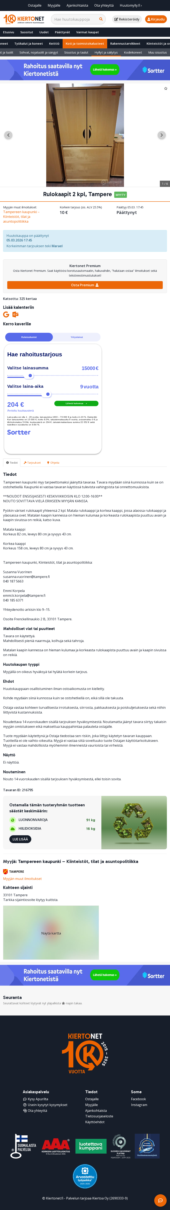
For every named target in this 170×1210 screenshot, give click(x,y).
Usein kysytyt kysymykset (47, 1105)
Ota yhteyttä (104, 5)
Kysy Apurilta (38, 1099)
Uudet (44, 32)
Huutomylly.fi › (131, 5)
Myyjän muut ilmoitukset (22, 878)
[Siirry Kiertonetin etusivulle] (24, 19)
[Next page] (162, 135)
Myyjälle (54, 5)
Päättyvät (62, 32)
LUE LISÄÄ (20, 839)
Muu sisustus (157, 52)
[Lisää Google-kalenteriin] (6, 314)
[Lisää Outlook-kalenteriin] (15, 314)
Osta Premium (83, 285)
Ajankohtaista (77, 5)
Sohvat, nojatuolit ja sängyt (38, 52)
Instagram (139, 1105)
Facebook (138, 1099)
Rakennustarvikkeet (125, 43)
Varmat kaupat (87, 32)
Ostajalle (34, 5)
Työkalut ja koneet (28, 43)
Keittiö (54, 43)
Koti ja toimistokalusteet (85, 43)
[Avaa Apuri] (160, 1200)
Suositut (26, 32)
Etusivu (8, 32)
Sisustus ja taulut (76, 52)
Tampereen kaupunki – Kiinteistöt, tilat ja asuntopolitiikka (21, 217)
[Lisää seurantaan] (166, 88)
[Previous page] (8, 135)
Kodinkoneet (133, 52)
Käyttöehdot (94, 1122)
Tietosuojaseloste (99, 1116)
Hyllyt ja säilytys (106, 52)
